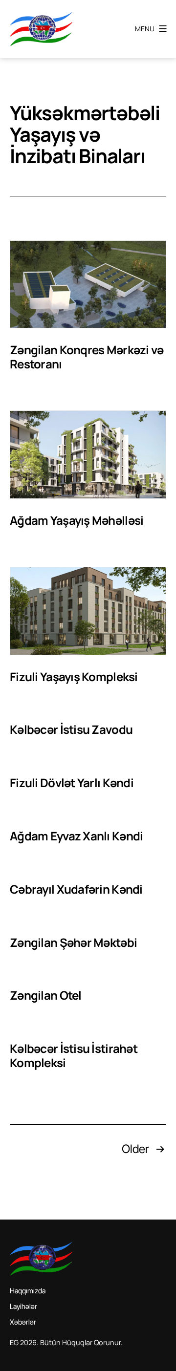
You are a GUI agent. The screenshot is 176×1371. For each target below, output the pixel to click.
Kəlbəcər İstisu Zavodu (71, 729)
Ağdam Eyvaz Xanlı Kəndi (76, 836)
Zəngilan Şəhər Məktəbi (73, 942)
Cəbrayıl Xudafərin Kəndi (76, 889)
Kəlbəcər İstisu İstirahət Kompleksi (73, 1055)
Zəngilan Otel (46, 995)
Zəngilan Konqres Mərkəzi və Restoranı (87, 357)
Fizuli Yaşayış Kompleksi (74, 676)
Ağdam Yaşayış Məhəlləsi (76, 520)
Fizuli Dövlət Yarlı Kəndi (71, 782)
